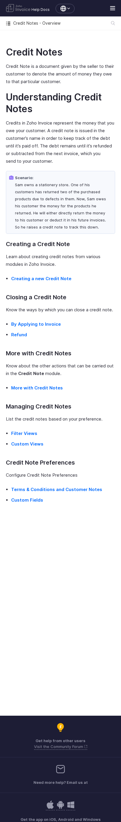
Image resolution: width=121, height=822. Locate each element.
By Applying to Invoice (36, 324)
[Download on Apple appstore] (60, 807)
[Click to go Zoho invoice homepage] (18, 8)
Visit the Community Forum (59, 746)
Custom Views (27, 444)
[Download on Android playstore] (50, 807)
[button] (62, 8)
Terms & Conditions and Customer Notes (56, 489)
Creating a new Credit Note (41, 278)
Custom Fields (27, 500)
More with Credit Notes (37, 388)
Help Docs (40, 9)
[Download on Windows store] (70, 807)
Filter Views (24, 433)
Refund (19, 334)
